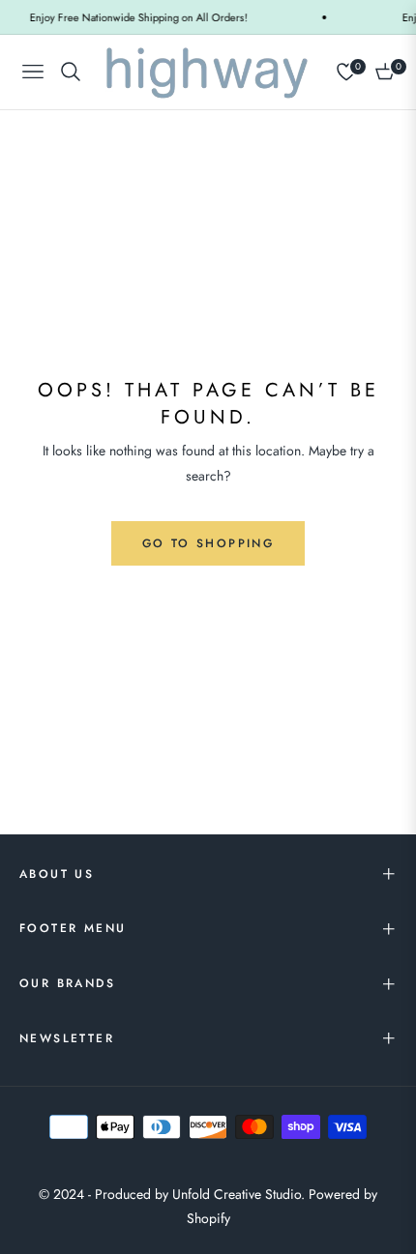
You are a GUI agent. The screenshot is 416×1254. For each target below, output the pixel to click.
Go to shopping (208, 543)
